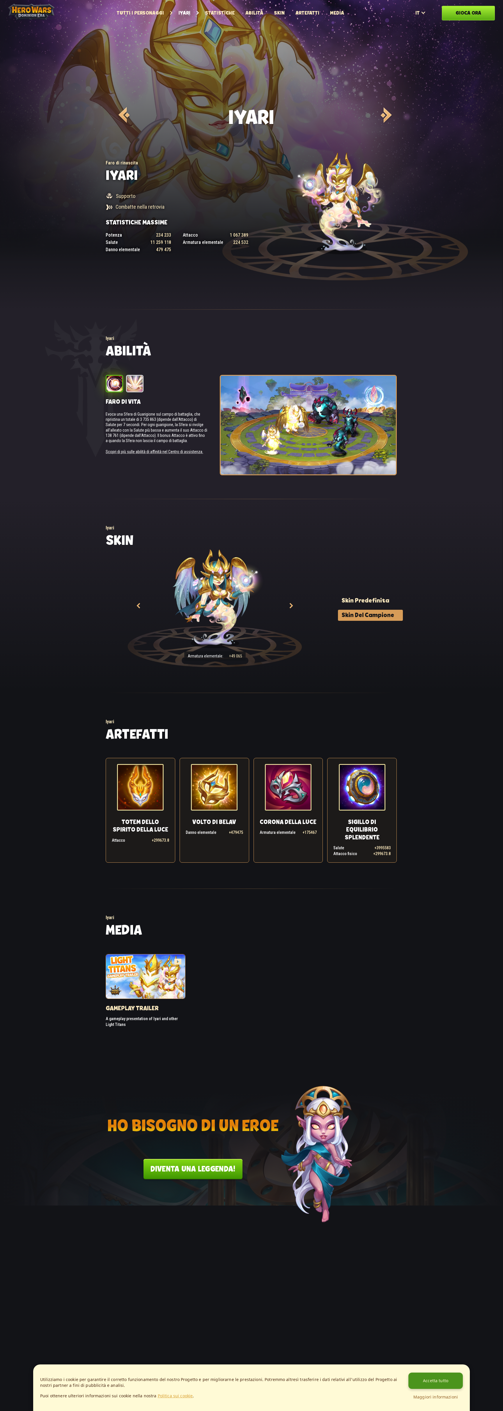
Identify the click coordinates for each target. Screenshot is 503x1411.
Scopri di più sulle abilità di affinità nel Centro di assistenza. (154, 451)
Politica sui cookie (175, 1395)
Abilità (254, 12)
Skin (279, 12)
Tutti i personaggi (140, 12)
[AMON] (123, 115)
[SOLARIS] (385, 115)
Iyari (184, 12)
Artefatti (307, 12)
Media (337, 12)
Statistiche (220, 12)
